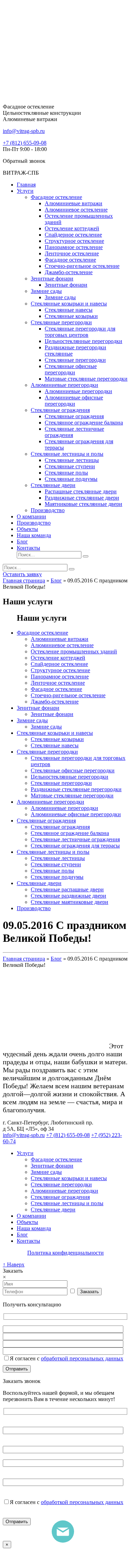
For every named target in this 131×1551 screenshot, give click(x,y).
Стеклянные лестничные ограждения (75, 839)
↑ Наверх (13, 1264)
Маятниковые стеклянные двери (83, 504)
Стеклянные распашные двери (67, 889)
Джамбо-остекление (69, 272)
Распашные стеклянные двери (81, 491)
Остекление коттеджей (72, 228)
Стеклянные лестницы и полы (67, 454)
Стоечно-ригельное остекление (82, 266)
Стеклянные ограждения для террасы (75, 846)
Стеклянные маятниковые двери (69, 902)
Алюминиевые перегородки (64, 385)
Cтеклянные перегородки (61, 783)
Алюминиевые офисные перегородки (74, 401)
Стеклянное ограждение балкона (84, 422)
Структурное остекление (74, 241)
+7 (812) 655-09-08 (24, 143)
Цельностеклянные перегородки (83, 341)
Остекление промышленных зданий (74, 651)
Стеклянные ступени (70, 466)
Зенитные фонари (52, 278)
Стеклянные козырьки (71, 316)
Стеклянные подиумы (71, 479)
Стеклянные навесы (69, 310)
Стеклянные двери (53, 485)
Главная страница (24, 580)
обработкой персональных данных (82, 1358)
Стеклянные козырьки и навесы (69, 304)
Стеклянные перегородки (61, 322)
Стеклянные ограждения (60, 410)
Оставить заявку (22, 574)
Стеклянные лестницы (72, 460)
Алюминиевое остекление (76, 210)
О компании (31, 516)
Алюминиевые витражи (73, 203)
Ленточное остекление (72, 253)
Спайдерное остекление (73, 235)
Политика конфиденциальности (65, 1253)
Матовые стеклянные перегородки (86, 379)
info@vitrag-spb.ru (24, 1135)
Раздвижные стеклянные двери (82, 498)
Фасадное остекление (56, 197)
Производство (48, 510)
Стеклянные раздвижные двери (68, 896)
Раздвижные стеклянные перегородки (76, 789)
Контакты (28, 548)
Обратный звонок (24, 161)
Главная (26, 185)
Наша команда (34, 535)
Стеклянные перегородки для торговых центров (80, 332)
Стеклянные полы (66, 473)
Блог (22, 541)
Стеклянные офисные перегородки (71, 369)
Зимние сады (46, 291)
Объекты (27, 529)
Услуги (25, 191)
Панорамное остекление (74, 247)
